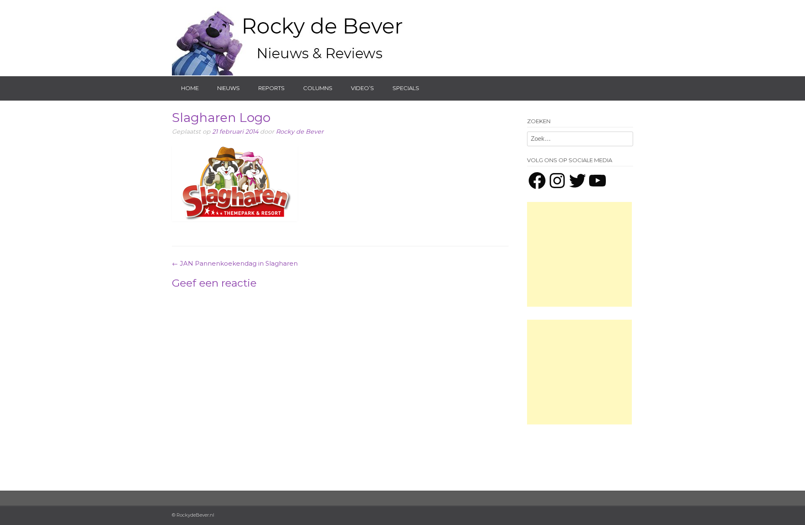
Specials (405, 88)
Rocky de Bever (300, 131)
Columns (317, 88)
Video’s (362, 88)
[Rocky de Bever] (289, 37)
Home (190, 88)
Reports (271, 88)
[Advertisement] (579, 254)
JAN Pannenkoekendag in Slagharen (235, 263)
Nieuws (228, 88)
